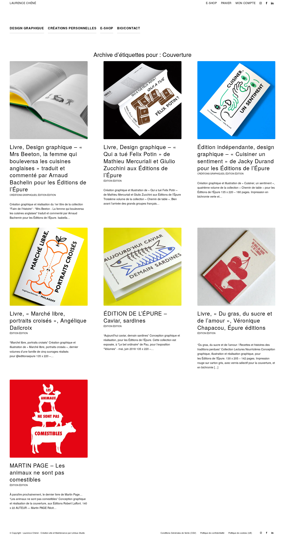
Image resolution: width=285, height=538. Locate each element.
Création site (46, 532)
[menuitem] (211, 3)
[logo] (28, 14)
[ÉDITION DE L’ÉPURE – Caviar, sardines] (142, 267)
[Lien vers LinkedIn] (272, 3)
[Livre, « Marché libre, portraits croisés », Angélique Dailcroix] (49, 267)
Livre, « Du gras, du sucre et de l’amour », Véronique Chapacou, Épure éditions (234, 320)
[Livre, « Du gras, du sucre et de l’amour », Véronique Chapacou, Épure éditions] (236, 267)
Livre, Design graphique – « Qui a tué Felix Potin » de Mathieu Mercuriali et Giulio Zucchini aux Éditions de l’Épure (140, 161)
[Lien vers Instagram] (260, 3)
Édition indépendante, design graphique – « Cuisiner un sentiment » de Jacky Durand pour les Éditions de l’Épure (235, 157)
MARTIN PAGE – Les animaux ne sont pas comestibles (37, 472)
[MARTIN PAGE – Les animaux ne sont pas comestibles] (49, 419)
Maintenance (61, 532)
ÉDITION (42, 194)
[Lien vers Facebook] (266, 3)
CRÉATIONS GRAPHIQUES (23, 194)
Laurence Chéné (23, 3)
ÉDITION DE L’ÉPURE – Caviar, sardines (135, 316)
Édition (51, 194)
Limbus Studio (78, 532)
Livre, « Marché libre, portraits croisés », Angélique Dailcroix (48, 320)
